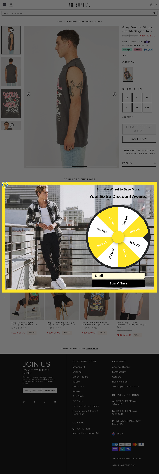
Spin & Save (118, 283)
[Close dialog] (4, 184)
